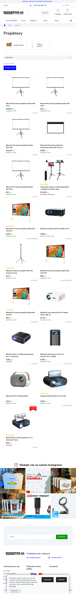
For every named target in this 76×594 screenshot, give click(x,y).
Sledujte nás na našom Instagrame (40, 465)
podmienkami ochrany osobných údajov (36, 541)
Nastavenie (15, 591)
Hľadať (45, 13)
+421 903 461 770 (56, 557)
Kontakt (6, 5)
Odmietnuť (47, 580)
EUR (67, 5)
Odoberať (62, 537)
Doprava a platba (10, 573)
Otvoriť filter (10, 68)
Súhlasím (61, 580)
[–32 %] (21, 421)
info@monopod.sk (35, 557)
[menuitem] (11, 21)
